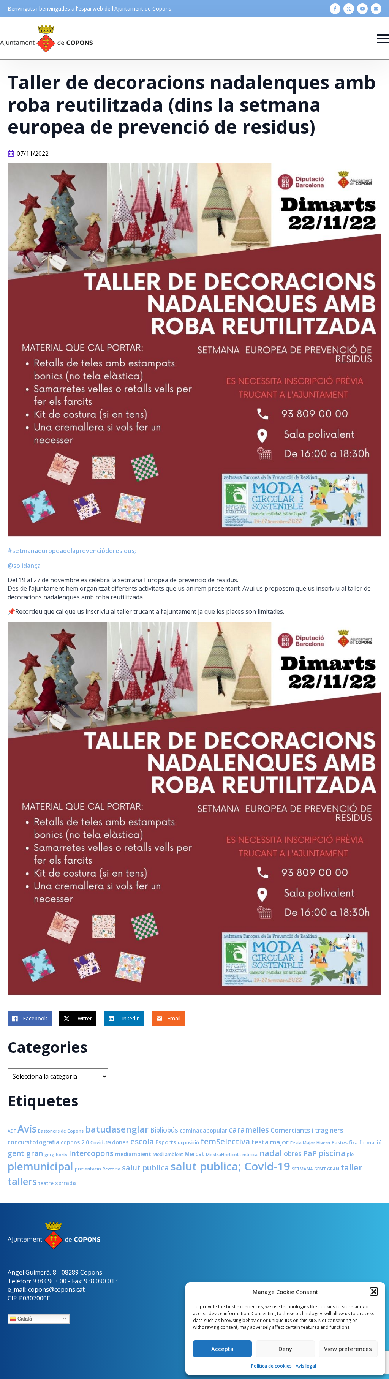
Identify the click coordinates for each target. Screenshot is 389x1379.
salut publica (145, 1168)
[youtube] (362, 8)
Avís (26, 1129)
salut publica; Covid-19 (230, 1166)
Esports (165, 1142)
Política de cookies (271, 1366)
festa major (270, 1141)
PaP (310, 1153)
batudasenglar (117, 1129)
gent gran (25, 1153)
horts (61, 1154)
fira (353, 1142)
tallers (22, 1181)
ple (350, 1154)
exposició (188, 1142)
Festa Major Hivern (310, 1142)
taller (351, 1167)
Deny (285, 1348)
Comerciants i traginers (306, 1130)
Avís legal (306, 1366)
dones (120, 1142)
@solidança (24, 565)
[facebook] (335, 8)
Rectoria (111, 1169)
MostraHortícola (223, 1154)
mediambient (133, 1154)
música (250, 1154)
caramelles (249, 1130)
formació (370, 1142)
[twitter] (348, 8)
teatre (46, 1183)
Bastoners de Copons (61, 1131)
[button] (374, 1291)
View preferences (348, 1348)
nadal (270, 1153)
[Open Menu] (383, 39)
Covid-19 (100, 1142)
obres (293, 1153)
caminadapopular (203, 1130)
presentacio (88, 1169)
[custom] (376, 8)
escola (142, 1141)
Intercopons (91, 1153)
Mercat (194, 1154)
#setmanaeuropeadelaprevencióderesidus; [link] (72, 551)
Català (24, 1318)
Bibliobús (164, 1129)
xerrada (65, 1182)
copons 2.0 (75, 1142)
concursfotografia (33, 1142)
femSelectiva (225, 1141)
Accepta (222, 1348)
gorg (49, 1154)
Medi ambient (168, 1154)
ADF (12, 1131)
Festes (340, 1142)
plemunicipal (40, 1166)
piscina (331, 1153)
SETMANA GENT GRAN (315, 1169)
